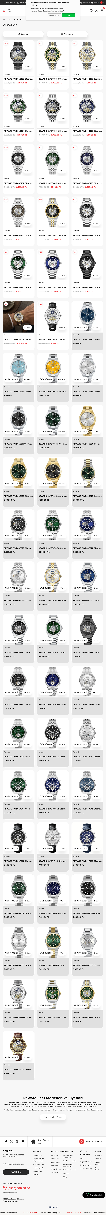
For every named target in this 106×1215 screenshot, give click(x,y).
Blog (65, 1177)
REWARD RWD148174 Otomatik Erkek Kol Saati (18, 287)
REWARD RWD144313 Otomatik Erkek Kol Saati (18, 965)
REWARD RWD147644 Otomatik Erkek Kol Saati (18, 809)
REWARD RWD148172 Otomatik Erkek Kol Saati (87, 235)
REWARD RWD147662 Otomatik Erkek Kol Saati (18, 861)
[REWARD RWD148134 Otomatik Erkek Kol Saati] (53, 160)
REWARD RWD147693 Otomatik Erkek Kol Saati (53, 704)
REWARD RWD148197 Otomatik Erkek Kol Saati (18, 79)
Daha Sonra (54, 15)
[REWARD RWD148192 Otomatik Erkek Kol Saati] (53, 108)
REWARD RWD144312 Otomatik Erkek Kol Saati (18, 913)
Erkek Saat (55, 1159)
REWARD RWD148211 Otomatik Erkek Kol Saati (53, 339)
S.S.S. (82, 1158)
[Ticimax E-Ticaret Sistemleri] (53, 1207)
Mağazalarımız (38, 1171)
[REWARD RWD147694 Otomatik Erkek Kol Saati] (18, 734)
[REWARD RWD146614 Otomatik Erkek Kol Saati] (87, 317)
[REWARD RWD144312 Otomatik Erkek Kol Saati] (18, 890)
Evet (68, 15)
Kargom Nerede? (86, 1162)
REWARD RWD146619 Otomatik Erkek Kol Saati (18, 496)
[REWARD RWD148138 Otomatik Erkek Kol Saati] (87, 994)
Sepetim (98, 1159)
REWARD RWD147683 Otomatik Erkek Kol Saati (87, 600)
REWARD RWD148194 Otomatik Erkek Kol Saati (18, 131)
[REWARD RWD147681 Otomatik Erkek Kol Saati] (87, 942)
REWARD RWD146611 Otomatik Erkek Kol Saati (18, 444)
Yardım (96, 2)
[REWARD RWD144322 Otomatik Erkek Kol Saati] (53, 942)
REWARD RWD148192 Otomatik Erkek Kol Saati (53, 131)
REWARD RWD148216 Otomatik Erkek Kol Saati (18, 1070)
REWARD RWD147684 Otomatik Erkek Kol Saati (53, 652)
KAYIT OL (16, 1172)
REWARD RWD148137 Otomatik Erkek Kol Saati (53, 235)
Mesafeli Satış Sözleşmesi (68, 1156)
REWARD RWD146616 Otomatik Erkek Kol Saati (53, 392)
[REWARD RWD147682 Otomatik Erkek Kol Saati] (18, 629)
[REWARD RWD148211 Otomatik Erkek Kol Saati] (53, 317)
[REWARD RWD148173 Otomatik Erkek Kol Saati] (53, 264)
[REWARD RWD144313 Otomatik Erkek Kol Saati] (18, 942)
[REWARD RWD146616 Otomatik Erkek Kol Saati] (53, 369)
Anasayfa (98, 1155)
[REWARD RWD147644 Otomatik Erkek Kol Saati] (18, 786)
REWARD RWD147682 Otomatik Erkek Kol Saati (18, 652)
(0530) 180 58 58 (10, 2)
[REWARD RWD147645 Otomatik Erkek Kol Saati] (87, 786)
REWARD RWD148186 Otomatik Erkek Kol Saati (53, 1017)
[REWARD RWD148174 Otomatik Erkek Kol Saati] (18, 264)
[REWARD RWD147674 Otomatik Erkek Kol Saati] (53, 525)
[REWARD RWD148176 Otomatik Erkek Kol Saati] (87, 264)
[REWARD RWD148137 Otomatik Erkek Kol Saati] (53, 212)
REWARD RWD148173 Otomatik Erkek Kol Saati (53, 287)
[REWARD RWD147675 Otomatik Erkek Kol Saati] (53, 577)
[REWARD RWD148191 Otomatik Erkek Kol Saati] (18, 994)
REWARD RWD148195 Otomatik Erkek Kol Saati (87, 79)
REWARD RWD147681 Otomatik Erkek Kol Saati (87, 965)
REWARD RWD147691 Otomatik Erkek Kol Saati (87, 704)
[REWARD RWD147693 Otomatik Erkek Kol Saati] (53, 682)
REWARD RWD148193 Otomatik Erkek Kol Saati (87, 131)
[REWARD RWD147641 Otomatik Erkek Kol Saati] (87, 734)
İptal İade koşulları (70, 1161)
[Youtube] (23, 1141)
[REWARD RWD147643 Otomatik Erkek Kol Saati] (53, 786)
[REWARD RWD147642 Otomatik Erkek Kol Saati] (53, 734)
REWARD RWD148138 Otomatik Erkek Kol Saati (87, 1017)
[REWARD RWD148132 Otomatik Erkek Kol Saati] (18, 160)
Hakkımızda (37, 1155)
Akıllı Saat (55, 1166)
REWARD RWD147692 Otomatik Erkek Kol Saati (18, 704)
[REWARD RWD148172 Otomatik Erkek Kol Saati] (87, 212)
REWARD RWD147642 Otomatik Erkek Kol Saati (53, 757)
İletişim (36, 1175)
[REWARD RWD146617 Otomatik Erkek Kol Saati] (87, 473)
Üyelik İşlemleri (85, 1165)
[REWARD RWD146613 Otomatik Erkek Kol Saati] (87, 369)
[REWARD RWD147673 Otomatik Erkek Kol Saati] (18, 525)
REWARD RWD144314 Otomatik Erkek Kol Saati (53, 913)
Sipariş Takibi (97, 1163)
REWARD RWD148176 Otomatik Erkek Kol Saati (87, 287)
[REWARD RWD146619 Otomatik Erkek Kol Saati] (18, 473)
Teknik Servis (97, 1169)
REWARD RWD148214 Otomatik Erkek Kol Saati (18, 339)
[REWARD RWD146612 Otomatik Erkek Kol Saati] (53, 421)
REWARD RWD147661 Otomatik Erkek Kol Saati (53, 861)
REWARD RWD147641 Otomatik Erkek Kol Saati (87, 757)
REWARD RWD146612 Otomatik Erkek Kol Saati (53, 444)
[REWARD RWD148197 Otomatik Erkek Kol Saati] (18, 56)
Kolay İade (86, 2)
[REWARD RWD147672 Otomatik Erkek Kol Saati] (87, 525)
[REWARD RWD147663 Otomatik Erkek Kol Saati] (87, 838)
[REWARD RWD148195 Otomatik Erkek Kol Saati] (87, 56)
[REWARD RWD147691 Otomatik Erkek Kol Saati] (87, 682)
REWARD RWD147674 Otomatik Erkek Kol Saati (53, 548)
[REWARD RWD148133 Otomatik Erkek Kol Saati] (87, 160)
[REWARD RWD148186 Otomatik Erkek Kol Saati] (53, 994)
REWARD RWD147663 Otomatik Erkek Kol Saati (87, 861)
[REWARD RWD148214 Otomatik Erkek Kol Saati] (18, 317)
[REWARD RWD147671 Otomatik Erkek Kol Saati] (18, 577)
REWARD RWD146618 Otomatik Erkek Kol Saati (53, 496)
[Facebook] (6, 1141)
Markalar (54, 1172)
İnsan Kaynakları (39, 1168)
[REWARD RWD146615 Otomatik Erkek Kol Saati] (18, 369)
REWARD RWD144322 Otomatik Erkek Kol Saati (53, 965)
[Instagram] (17, 1141)
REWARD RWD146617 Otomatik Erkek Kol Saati (87, 496)
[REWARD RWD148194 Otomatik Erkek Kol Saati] (18, 108)
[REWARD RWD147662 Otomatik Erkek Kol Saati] (18, 838)
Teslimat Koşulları (69, 1170)
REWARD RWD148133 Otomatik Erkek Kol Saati (87, 183)
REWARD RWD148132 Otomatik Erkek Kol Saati (18, 183)
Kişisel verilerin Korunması (68, 1165)
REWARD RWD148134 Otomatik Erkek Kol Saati (53, 183)
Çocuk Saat (55, 1162)
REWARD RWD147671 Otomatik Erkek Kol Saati (18, 600)
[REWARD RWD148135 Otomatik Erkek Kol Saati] (18, 212)
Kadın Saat (55, 1155)
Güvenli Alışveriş (86, 1169)
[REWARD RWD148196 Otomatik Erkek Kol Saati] (53, 56)
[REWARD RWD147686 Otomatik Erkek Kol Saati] (87, 629)
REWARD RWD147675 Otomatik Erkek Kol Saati (53, 600)
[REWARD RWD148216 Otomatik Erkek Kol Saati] (18, 1047)
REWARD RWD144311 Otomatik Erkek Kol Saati (87, 913)
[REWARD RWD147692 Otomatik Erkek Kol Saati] (18, 682)
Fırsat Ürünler (56, 1169)
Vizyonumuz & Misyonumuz (38, 1160)
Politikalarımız (38, 1164)
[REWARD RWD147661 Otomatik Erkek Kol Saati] (53, 838)
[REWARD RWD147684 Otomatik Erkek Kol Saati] (53, 629)
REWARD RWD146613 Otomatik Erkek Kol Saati (87, 392)
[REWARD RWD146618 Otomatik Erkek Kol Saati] (53, 473)
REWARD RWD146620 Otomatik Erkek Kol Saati (87, 444)
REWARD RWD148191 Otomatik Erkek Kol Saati (18, 1017)
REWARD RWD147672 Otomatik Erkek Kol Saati (87, 548)
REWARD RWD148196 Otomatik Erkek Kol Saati (53, 79)
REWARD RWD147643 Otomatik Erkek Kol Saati (53, 809)
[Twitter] (11, 1141)
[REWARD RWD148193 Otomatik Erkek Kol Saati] (87, 108)
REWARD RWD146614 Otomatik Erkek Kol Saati (87, 339)
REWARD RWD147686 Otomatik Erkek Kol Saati (87, 652)
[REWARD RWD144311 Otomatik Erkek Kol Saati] (87, 890)
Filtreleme (68, 34)
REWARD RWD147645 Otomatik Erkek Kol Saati (87, 809)
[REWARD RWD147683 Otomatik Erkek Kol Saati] (87, 577)
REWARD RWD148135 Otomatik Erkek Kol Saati (18, 235)
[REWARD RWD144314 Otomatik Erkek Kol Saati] (53, 890)
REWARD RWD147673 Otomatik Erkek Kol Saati (18, 548)
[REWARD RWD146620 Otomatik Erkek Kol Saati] (87, 421)
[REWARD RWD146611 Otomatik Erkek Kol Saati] (18, 421)
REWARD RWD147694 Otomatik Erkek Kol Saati (18, 757)
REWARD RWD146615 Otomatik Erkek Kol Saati (18, 392)
